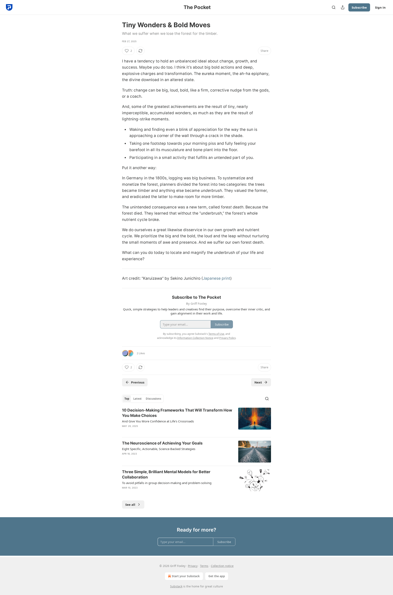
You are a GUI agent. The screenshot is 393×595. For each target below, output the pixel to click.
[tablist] (143, 399)
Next (258, 382)
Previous (137, 382)
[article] (196, 421)
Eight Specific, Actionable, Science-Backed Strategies (158, 449)
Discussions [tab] (153, 398)
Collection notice (222, 566)
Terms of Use (216, 334)
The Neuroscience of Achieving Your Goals (162, 443)
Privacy (193, 566)
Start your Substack (186, 576)
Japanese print (216, 278)
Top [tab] (126, 398)
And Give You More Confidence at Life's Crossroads (158, 421)
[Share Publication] (343, 7)
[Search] (334, 7)
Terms (204, 566)
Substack (176, 586)
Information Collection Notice (195, 338)
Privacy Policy (227, 338)
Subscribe (359, 7)
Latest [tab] (137, 398)
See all (130, 504)
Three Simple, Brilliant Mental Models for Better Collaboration (166, 474)
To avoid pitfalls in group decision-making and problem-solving (166, 483)
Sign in (380, 7)
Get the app (216, 576)
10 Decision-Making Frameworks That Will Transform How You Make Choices (177, 413)
